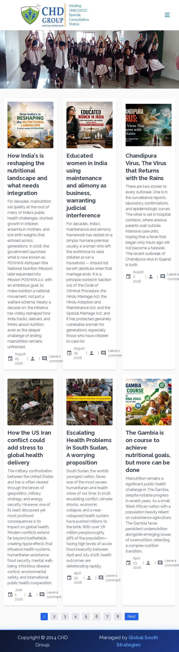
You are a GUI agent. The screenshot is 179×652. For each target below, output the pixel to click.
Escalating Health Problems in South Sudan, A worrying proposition (89, 447)
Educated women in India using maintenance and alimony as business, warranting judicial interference (86, 185)
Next (131, 616)
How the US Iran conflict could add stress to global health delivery (29, 447)
